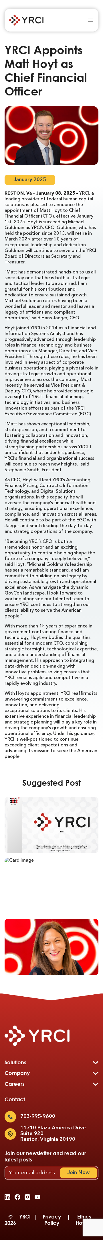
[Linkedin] (7, 1197)
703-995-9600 (37, 1116)
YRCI (25, 1217)
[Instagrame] (27, 1197)
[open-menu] (90, 20)
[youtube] (37, 1197)
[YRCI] (26, 20)
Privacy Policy (52, 1220)
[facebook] (17, 1197)
